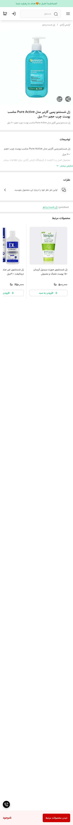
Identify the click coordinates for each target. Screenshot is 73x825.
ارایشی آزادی (65, 24)
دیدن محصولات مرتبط (56, 818)
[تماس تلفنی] (6, 804)
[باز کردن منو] (67, 14)
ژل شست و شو (49, 24)
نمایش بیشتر (66, 166)
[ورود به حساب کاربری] (14, 13)
